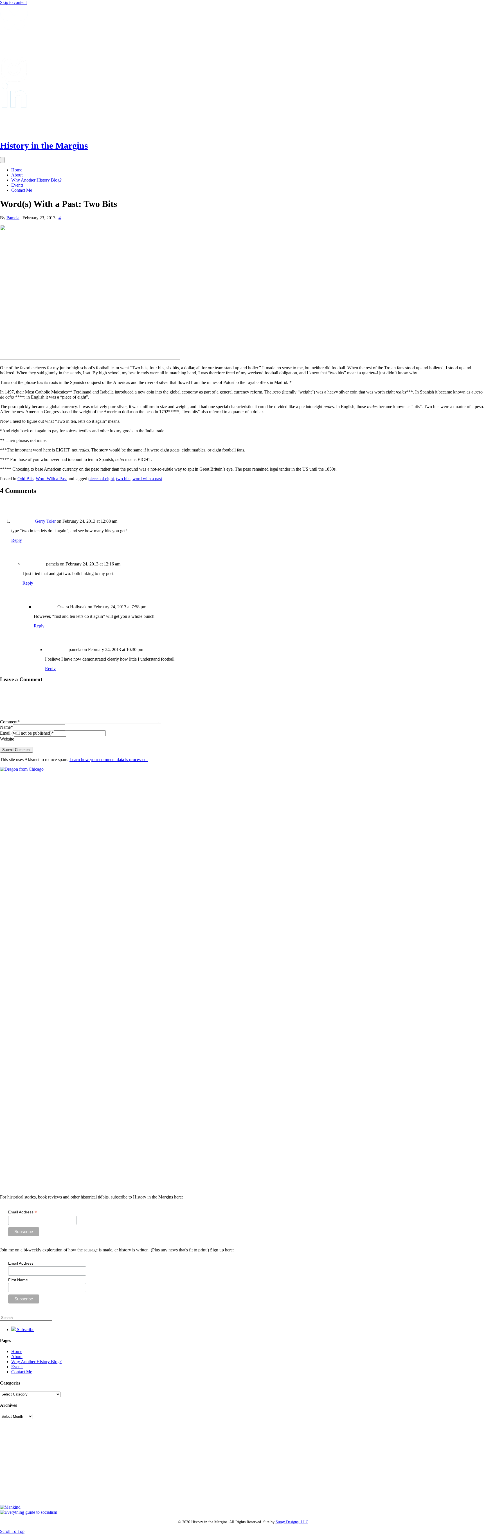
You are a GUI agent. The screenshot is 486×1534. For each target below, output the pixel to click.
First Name (18, 1280)
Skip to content (13, 2)
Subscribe (25, 1329)
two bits (123, 478)
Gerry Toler (45, 521)
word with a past (147, 478)
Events (17, 185)
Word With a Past (51, 478)
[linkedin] (14, 106)
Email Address (22, 1212)
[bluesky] (14, 28)
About (16, 175)
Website (7, 739)
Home (16, 169)
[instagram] (14, 80)
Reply (16, 540)
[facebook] (14, 54)
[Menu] (2, 160)
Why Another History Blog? (36, 180)
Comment (10, 721)
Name (6, 727)
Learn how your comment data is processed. (108, 759)
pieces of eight (101, 478)
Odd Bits (25, 478)
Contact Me (21, 190)
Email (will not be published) (27, 733)
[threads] (14, 131)
